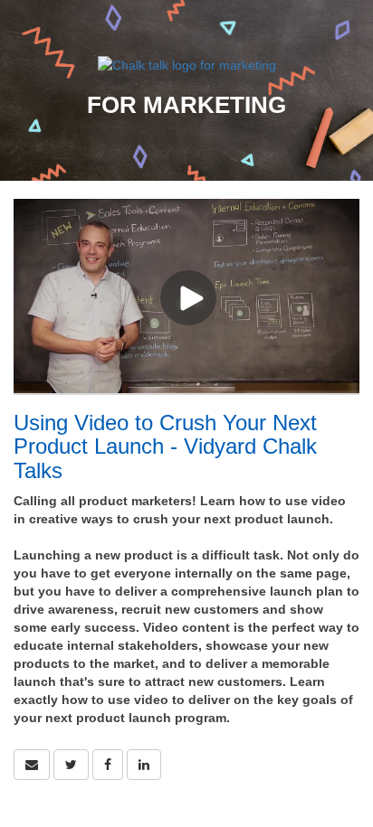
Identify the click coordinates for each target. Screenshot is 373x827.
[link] (71, 764)
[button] (32, 764)
